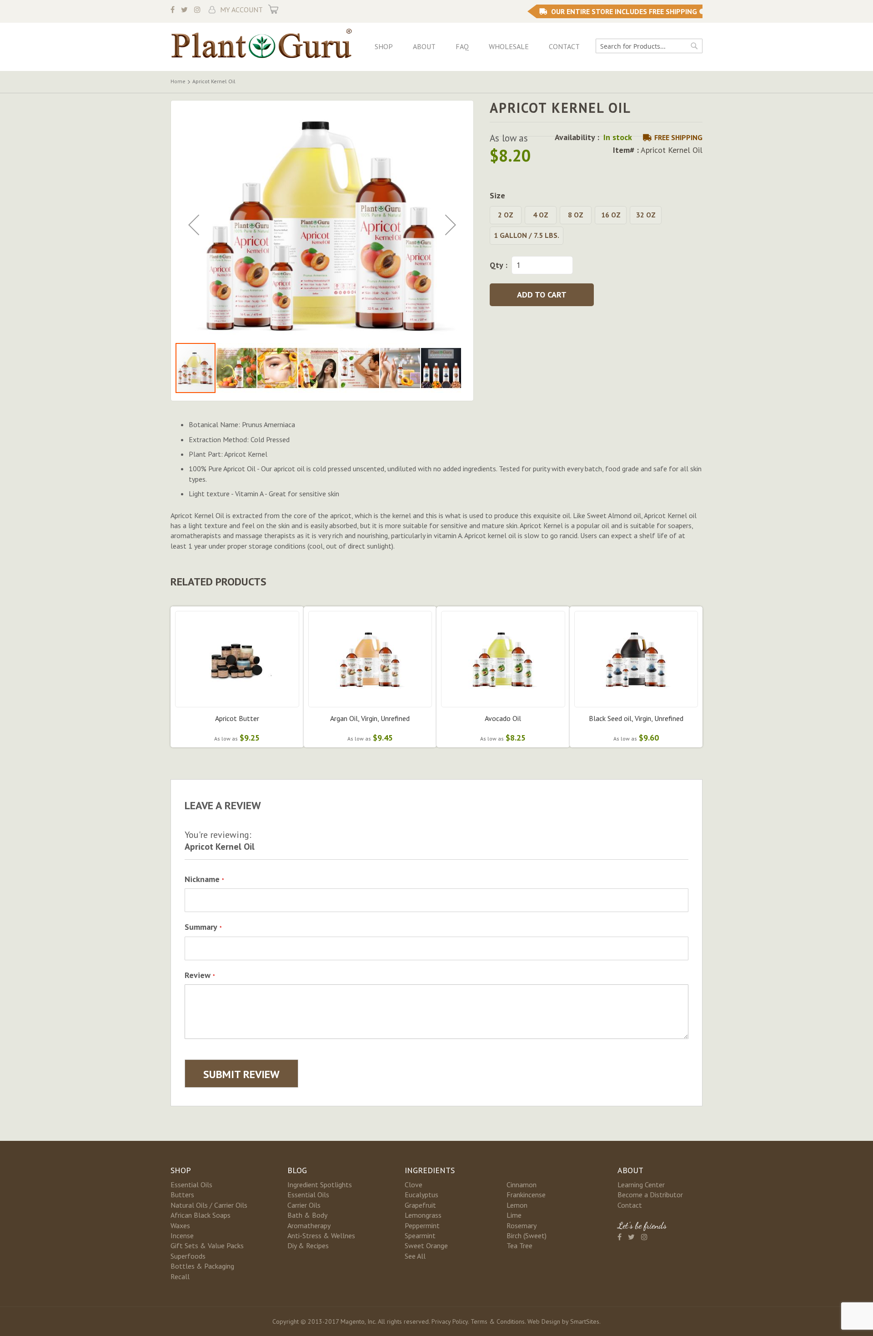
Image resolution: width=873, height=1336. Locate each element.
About (424, 46)
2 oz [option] (505, 214)
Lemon (517, 1205)
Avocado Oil (503, 718)
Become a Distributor (650, 1194)
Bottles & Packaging (202, 1265)
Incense (182, 1235)
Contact (564, 46)
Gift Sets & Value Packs (207, 1245)
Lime (514, 1215)
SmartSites (584, 1321)
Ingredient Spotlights (319, 1184)
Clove (413, 1184)
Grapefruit (420, 1205)
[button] (194, 224)
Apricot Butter (237, 718)
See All (415, 1255)
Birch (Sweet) (527, 1235)
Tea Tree (519, 1245)
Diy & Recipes (308, 1245)
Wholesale (509, 46)
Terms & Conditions (498, 1321)
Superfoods (188, 1255)
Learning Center (641, 1184)
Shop (384, 46)
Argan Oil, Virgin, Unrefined (370, 718)
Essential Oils (191, 1184)
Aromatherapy (309, 1225)
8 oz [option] (575, 214)
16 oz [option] (611, 214)
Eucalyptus (421, 1194)
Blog (297, 1170)
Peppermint (422, 1225)
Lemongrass (423, 1215)
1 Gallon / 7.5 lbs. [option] (526, 235)
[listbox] (596, 226)
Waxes (180, 1225)
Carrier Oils (304, 1205)
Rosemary (522, 1225)
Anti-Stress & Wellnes (321, 1235)
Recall (180, 1276)
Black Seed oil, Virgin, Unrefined (636, 718)
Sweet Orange (426, 1245)
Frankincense (526, 1194)
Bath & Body (307, 1215)
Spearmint (420, 1235)
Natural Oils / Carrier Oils (209, 1205)
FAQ (462, 46)
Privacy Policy (449, 1321)
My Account (241, 9)
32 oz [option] (646, 214)
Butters (182, 1194)
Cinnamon (522, 1184)
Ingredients (430, 1170)
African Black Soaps (201, 1215)
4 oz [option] (540, 214)
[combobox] (649, 46)
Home (178, 81)
